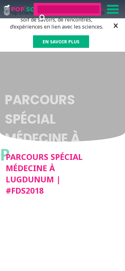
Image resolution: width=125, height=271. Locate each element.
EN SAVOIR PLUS (61, 42)
